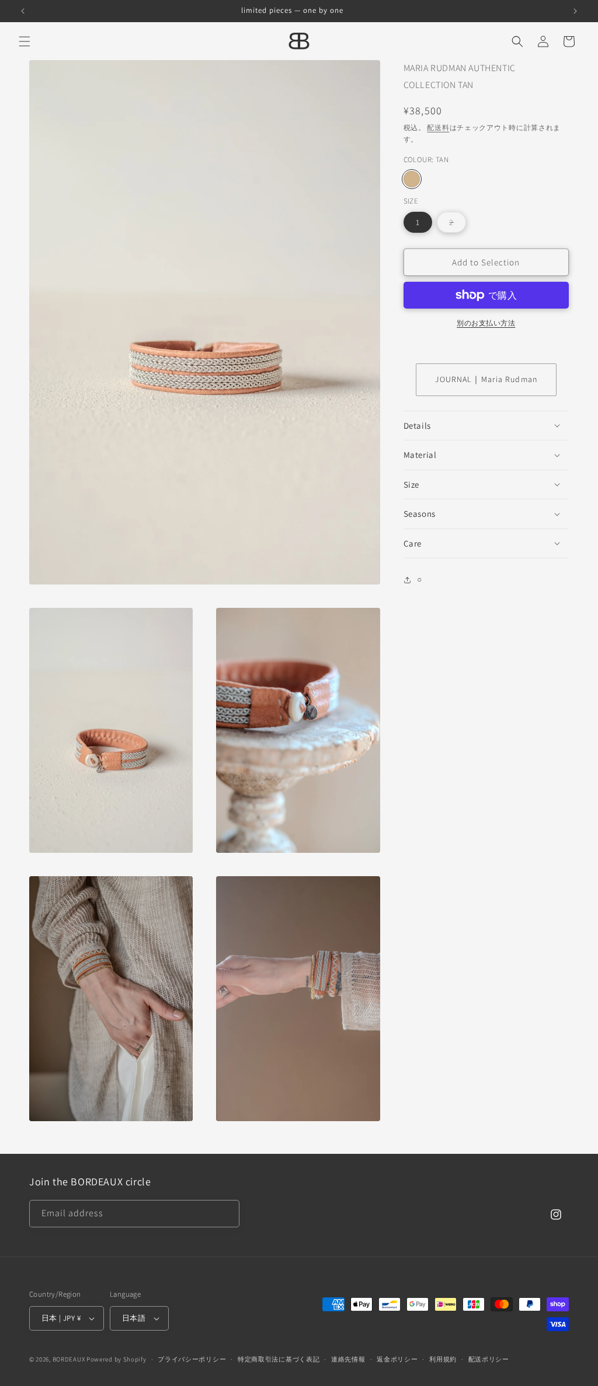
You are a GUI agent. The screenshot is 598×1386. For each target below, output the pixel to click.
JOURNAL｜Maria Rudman (486, 379)
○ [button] (419, 579)
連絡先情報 (348, 1359)
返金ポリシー (397, 1359)
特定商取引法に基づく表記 (278, 1359)
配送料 (438, 127)
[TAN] (412, 179)
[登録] (226, 1213)
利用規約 (443, 1359)
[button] (24, 41)
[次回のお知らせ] (575, 11)
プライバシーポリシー (192, 1359)
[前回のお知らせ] (23, 11)
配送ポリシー (488, 1359)
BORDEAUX (69, 1359)
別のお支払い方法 (486, 322)
